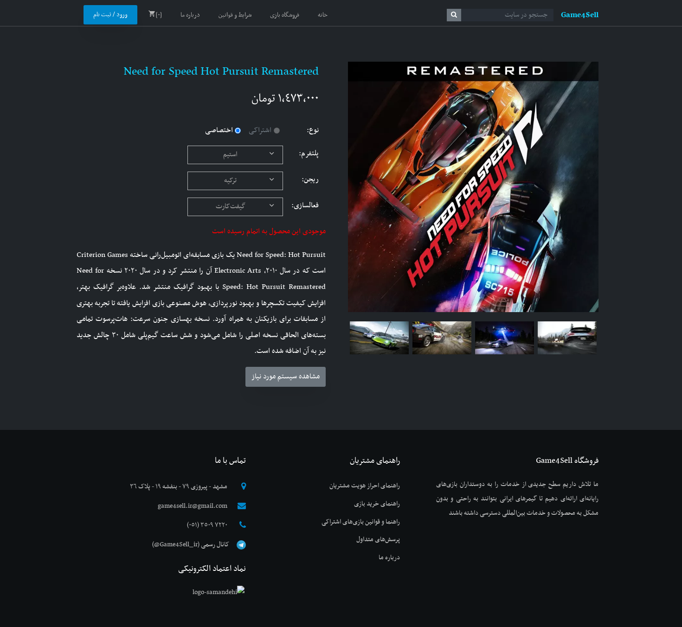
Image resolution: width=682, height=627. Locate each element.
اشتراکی (260, 130)
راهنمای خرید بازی (377, 504)
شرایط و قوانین (235, 15)
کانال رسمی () (190, 544)
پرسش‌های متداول (378, 539)
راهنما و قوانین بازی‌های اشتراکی (361, 522)
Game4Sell (579, 15)
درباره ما (190, 15)
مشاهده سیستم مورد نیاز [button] (285, 377)
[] (159, 15)
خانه (323, 15)
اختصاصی (219, 130)
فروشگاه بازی (284, 15)
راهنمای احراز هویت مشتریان (364, 485)
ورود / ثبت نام (110, 15)
